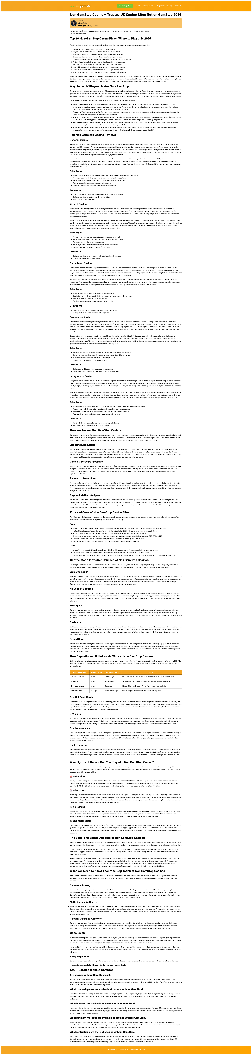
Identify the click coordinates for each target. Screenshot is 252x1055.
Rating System (148, 6)
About (138, 6)
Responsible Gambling (164, 6)
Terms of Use (123, 1049)
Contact (178, 6)
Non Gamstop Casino (125, 6)
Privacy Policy (112, 1049)
